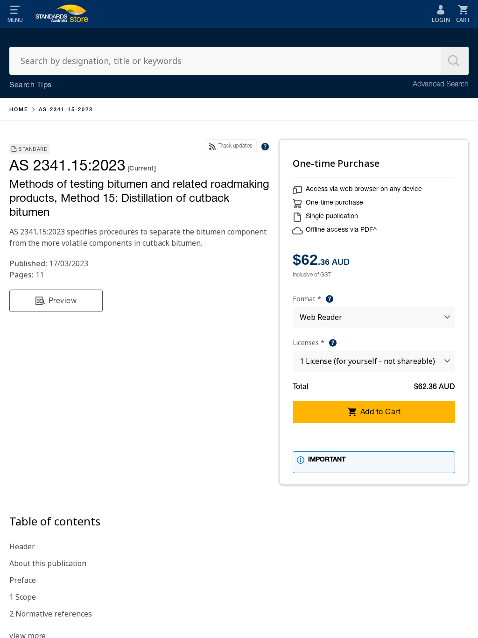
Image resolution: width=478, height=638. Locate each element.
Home (18, 110)
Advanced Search (441, 85)
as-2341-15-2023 (66, 110)
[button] (15, 14)
